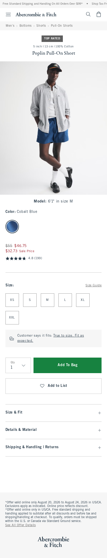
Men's (10, 25)
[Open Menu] (6, 14)
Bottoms (25, 25)
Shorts (41, 25)
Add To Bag (67, 365)
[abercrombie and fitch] (36, 14)
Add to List (57, 386)
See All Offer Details (20, 525)
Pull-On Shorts (62, 25)
